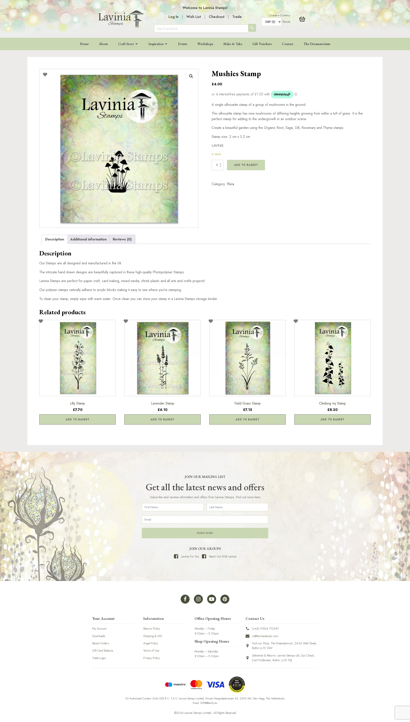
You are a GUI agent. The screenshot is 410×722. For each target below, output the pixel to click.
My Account (99, 628)
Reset (286, 21)
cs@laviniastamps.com (265, 636)
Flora (230, 184)
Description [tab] (54, 239)
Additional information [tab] (88, 239)
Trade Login (99, 658)
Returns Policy (151, 628)
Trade (237, 16)
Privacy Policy (151, 658)
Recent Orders (100, 643)
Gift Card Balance (102, 650)
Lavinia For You (190, 556)
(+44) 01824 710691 (265, 628)
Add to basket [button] (77, 419)
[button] (191, 76)
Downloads (98, 636)
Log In (173, 16)
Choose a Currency (279, 15)
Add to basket (246, 165)
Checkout (216, 16)
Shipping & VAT (152, 636)
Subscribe (205, 533)
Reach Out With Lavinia (222, 556)
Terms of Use (151, 650)
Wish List (193, 16)
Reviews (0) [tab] (122, 239)
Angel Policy (150, 643)
